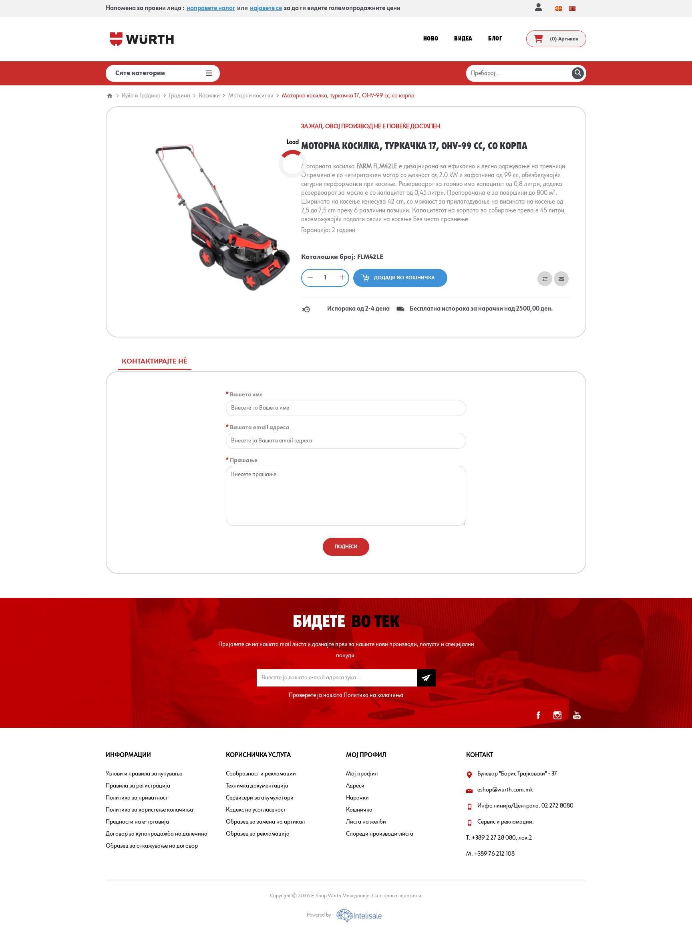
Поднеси (346, 546)
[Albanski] (572, 8)
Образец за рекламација (258, 834)
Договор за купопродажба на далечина (156, 834)
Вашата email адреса (260, 427)
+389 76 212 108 (494, 854)
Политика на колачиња (373, 695)
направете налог (211, 8)
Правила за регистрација (138, 786)
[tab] (154, 361)
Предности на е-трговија (137, 822)
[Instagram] (557, 715)
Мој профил (362, 774)
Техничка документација (257, 786)
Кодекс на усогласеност (256, 810)
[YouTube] (576, 715)
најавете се (266, 8)
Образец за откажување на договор (152, 846)
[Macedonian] (558, 8)
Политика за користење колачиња (149, 810)
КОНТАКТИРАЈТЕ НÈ (154, 361)
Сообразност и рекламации (261, 774)
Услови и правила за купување (144, 774)
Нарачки (357, 798)
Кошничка (359, 810)
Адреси (355, 786)
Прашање (243, 460)
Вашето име (246, 395)
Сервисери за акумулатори (260, 798)
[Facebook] (538, 715)
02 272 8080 (557, 806)
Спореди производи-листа (379, 834)
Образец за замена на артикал (265, 822)
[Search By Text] (578, 73)
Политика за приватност (137, 798)
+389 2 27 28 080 (494, 838)
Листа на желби (366, 822)
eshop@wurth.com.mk (505, 790)
